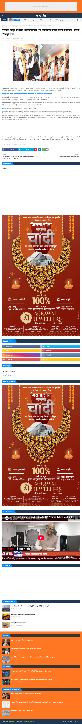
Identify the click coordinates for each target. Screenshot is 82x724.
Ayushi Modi (6, 38)
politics (8, 26)
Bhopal (8, 144)
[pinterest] (61, 350)
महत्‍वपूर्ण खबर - (6, 108)
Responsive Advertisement (41, 6)
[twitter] (61, 346)
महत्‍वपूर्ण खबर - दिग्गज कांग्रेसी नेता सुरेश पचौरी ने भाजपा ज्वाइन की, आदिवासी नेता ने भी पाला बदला (27, 94)
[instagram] (21, 355)
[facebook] (21, 346)
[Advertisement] (41, 583)
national (8, 375)
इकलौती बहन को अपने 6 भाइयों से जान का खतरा (22, 710)
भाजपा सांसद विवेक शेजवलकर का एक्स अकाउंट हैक (23, 614)
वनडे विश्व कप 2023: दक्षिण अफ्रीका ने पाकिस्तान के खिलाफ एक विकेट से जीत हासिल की (31, 679)
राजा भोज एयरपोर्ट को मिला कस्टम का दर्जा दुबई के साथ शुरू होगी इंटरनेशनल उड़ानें (30, 606)
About (70, 721)
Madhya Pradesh (16, 144)
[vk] (61, 355)
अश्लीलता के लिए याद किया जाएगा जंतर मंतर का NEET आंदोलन (26, 648)
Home (64, 721)
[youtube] (21, 359)
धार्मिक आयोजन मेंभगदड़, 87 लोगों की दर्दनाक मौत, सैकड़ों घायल (26, 694)
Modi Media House (30, 721)
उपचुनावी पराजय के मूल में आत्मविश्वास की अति (21, 640)
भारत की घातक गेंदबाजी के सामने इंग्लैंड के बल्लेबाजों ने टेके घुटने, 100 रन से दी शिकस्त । (31, 671)
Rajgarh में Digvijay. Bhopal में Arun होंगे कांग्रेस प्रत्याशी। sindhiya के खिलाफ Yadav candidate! (37, 702)
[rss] (21, 350)
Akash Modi (12, 721)
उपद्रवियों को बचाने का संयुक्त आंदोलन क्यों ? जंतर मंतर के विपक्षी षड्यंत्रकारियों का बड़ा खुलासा (43, 20)
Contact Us (77, 721)
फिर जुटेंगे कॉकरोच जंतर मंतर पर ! (19, 623)
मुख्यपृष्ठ (3, 26)
